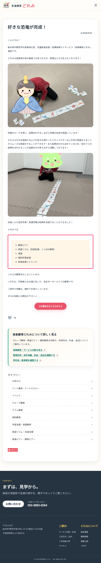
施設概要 (84, 531)
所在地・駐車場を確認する (25, 360)
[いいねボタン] (10, 318)
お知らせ (14, 450)
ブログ (83, 545)
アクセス (62, 545)
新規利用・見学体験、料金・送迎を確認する (34, 355)
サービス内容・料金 (67, 531)
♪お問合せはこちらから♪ (50, 306)
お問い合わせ (13, 504)
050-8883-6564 (37, 504)
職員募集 (84, 536)
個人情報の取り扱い (60, 559)
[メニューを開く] (96, 5)
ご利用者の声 (64, 541)
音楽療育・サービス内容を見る (27, 349)
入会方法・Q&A (65, 536)
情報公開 (84, 541)
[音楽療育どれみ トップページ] (20, 5)
